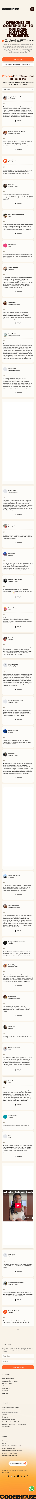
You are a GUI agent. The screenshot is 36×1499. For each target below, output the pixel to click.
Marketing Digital (13, 186)
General (10, 162)
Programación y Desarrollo (15, 1360)
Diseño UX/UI (11, 98)
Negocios (11, 269)
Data (9, 216)
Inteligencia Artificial (14, 133)
